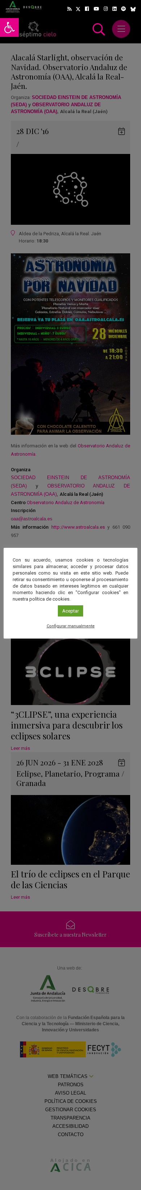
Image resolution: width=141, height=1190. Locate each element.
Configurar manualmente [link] (71, 626)
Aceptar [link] (70, 611)
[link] (9, 27)
